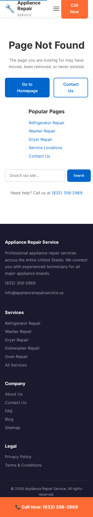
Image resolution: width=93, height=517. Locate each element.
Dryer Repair (40, 139)
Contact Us (71, 87)
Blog (9, 419)
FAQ (8, 410)
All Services (16, 364)
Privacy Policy (18, 456)
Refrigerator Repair (46, 122)
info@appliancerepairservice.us (34, 292)
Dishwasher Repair (22, 348)
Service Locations (45, 147)
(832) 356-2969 (67, 192)
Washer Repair (42, 130)
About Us (14, 394)
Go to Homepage (27, 87)
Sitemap (12, 427)
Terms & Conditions (23, 465)
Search (79, 175)
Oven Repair (16, 356)
